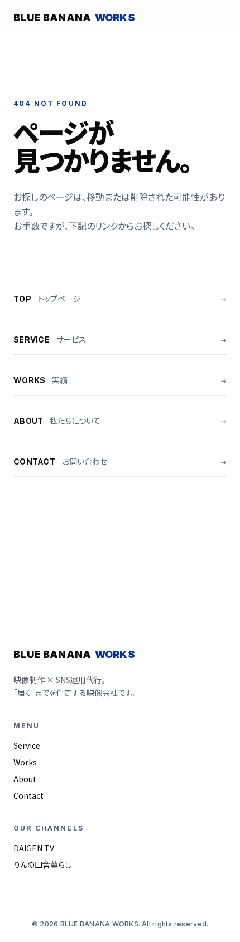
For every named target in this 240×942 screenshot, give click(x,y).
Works (25, 762)
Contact (28, 795)
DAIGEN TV (33, 847)
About (24, 778)
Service (26, 745)
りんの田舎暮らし (42, 864)
